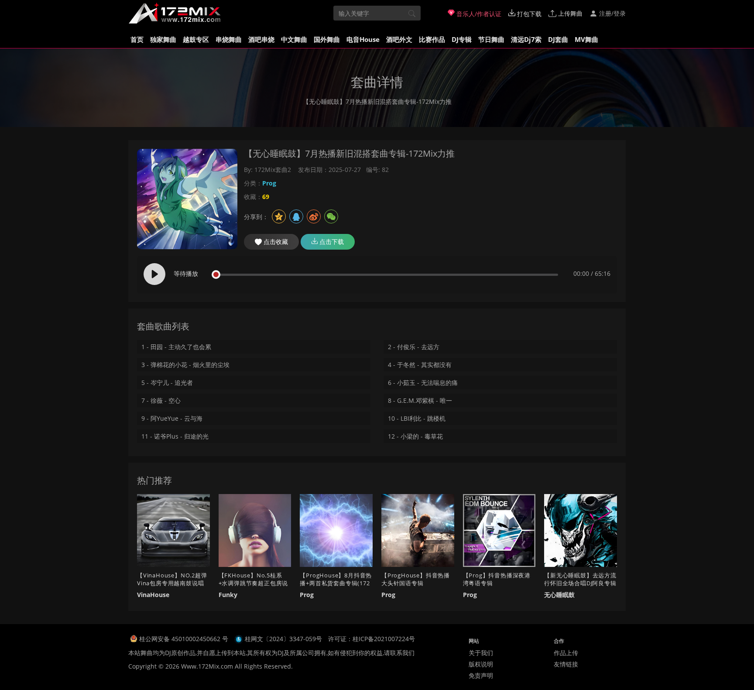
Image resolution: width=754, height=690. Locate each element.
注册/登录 (611, 13)
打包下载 (528, 14)
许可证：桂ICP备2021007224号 (371, 639)
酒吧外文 (399, 39)
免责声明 (481, 675)
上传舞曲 (569, 13)
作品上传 (566, 653)
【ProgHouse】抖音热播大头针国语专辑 (415, 579)
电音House (363, 39)
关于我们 (481, 653)
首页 (137, 39)
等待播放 (186, 273)
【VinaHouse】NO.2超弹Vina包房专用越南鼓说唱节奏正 (172, 583)
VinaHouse (153, 594)
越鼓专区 (196, 39)
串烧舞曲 (229, 39)
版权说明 (481, 664)
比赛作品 (432, 39)
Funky (228, 594)
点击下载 (331, 241)
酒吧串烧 (261, 39)
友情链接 (566, 664)
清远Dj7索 (526, 39)
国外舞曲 (327, 39)
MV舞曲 (586, 39)
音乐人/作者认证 (478, 14)
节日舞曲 (491, 39)
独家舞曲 (163, 39)
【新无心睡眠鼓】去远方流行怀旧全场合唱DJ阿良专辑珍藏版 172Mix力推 (580, 583)
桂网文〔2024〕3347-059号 (283, 639)
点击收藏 (275, 241)
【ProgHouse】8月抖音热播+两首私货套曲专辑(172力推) (336, 583)
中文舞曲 (294, 39)
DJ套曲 (558, 39)
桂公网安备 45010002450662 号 (184, 639)
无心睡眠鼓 (559, 594)
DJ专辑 (462, 39)
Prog (269, 183)
